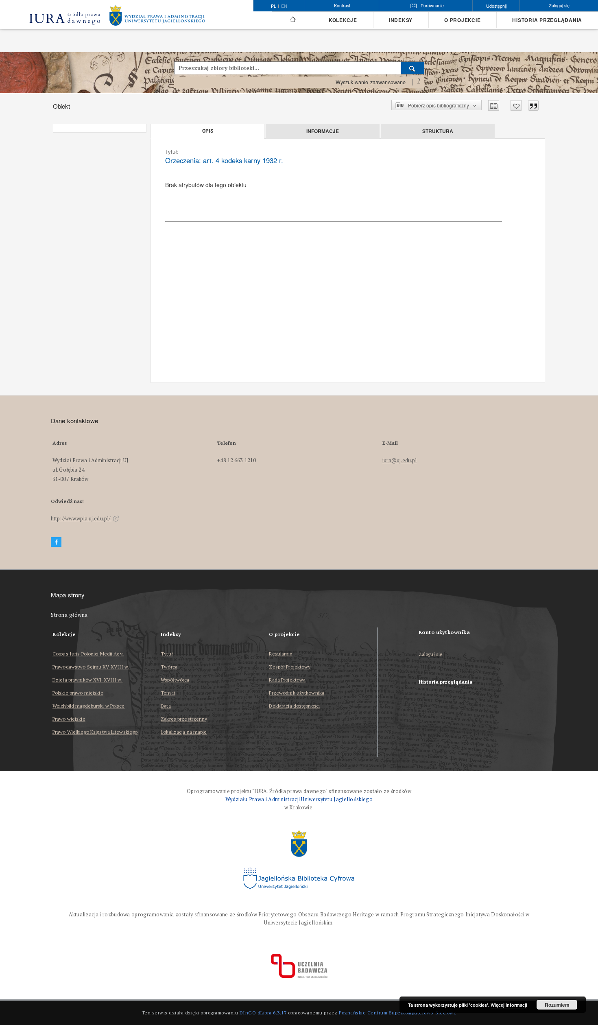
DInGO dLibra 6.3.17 (263, 1013)
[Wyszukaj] (412, 67)
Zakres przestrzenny (184, 719)
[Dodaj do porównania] (493, 105)
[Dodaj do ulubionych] (516, 105)
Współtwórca (175, 680)
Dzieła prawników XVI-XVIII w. (87, 680)
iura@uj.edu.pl (399, 460)
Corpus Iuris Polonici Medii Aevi (88, 654)
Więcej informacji (509, 1005)
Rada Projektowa (287, 680)
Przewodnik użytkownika (296, 693)
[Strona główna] (292, 19)
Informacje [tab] (322, 131)
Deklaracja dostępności (294, 706)
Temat (168, 693)
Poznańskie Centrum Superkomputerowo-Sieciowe (397, 1013)
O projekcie (462, 20)
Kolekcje (343, 20)
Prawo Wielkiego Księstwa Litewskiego (94, 732)
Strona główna (69, 615)
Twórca (169, 667)
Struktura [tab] (437, 131)
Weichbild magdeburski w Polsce (88, 706)
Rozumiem (557, 1004)
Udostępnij (496, 6)
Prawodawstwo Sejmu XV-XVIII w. (91, 667)
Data (165, 706)
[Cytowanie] (533, 105)
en (284, 6)
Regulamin (280, 654)
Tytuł (167, 654)
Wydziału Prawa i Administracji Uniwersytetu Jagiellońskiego (299, 799)
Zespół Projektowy (289, 667)
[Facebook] (56, 542)
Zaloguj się (431, 654)
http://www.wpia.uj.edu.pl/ (81, 518)
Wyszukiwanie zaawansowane (371, 82)
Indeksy (400, 20)
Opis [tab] (207, 131)
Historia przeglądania (547, 20)
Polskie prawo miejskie (77, 693)
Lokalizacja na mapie (184, 732)
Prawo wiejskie (68, 719)
